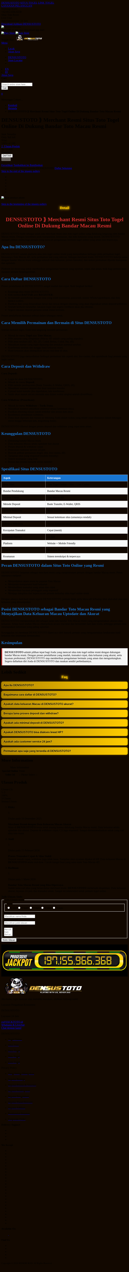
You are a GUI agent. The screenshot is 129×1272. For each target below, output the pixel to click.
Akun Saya (14, 51)
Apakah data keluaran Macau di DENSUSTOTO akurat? (39, 704)
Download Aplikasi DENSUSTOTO (21, 23)
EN (7, 69)
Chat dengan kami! (11, 1027)
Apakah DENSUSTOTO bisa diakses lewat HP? (33, 732)
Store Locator (15, 60)
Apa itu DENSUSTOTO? (19, 685)
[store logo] (29, 39)
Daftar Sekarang (63, 168)
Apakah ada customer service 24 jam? (28, 741)
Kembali (12, 105)
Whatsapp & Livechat (13, 1024)
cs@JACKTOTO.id (12, 1021)
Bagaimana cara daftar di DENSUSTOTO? (30, 694)
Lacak (11, 48)
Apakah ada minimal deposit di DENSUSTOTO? (34, 722)
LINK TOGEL (46, 2)
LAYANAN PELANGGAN (16, 5)
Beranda (12, 108)
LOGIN (6, 159)
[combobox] (16, 84)
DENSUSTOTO (10, 2)
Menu (4, 42)
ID (6, 72)
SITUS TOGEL (28, 2)
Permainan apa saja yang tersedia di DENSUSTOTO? (37, 751)
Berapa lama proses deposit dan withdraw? (31, 713)
